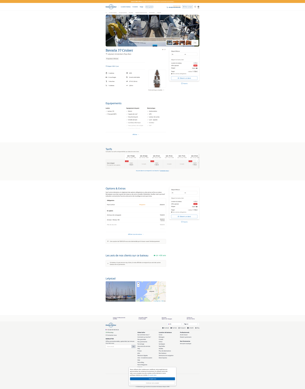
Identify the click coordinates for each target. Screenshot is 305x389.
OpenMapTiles (157, 301)
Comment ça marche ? (144, 337)
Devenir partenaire (185, 337)
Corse (160, 335)
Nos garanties (141, 339)
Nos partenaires (142, 342)
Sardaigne (162, 344)
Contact (139, 367)
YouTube (174, 328)
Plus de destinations (165, 351)
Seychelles (162, 346)
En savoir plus (152, 375)
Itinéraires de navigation (166, 355)
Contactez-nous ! (164, 170)
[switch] (184, 83)
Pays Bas (131, 12)
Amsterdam (152, 12)
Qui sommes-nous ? (143, 335)
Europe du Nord (123, 12)
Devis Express (163, 358)
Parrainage (140, 344)
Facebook (166, 328)
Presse (139, 351)
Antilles (161, 348)
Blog (198, 328)
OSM (162, 301)
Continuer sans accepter (152, 383)
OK (133, 346)
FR (170, 324)
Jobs (138, 353)
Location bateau (113, 12)
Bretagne (161, 337)
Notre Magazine (142, 365)
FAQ (138, 348)
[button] (126, 7)
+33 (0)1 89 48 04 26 (113, 330)
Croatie (161, 339)
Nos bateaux (162, 353)
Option (194, 68)
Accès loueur (184, 335)
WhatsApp (110, 332)
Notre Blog (140, 362)
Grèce (160, 342)
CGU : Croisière (142, 358)
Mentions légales (142, 355)
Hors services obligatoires (179, 73)
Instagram (183, 328)
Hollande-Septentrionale (141, 12)
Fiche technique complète (155, 90)
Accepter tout (152, 379)
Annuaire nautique (185, 343)
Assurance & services (143, 346)
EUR (187, 324)
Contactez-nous (112, 335)
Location (149, 358)
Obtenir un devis (185, 78)
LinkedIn (191, 328)
